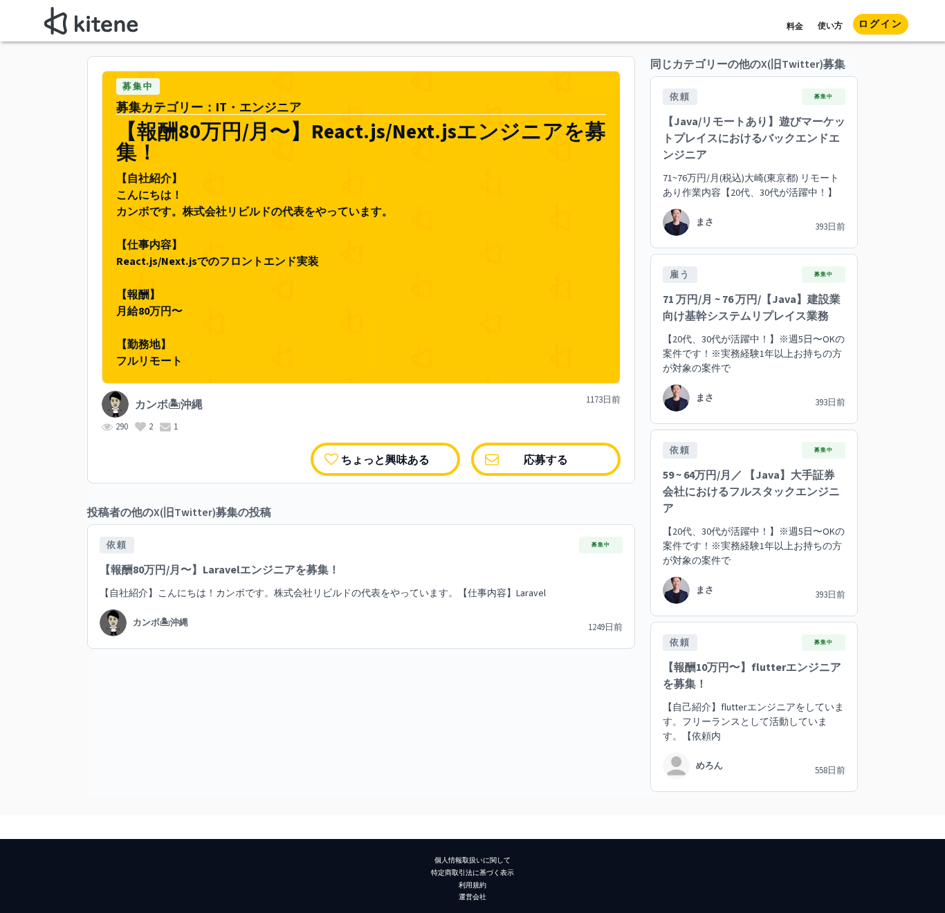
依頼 (117, 545)
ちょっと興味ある (385, 458)
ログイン (881, 24)
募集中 (138, 86)
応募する (546, 458)
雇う (680, 274)
